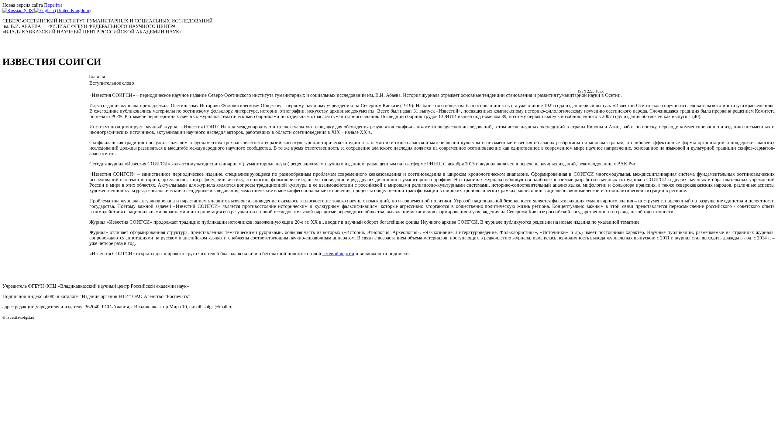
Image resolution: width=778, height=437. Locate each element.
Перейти (53, 5)
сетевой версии (338, 253)
